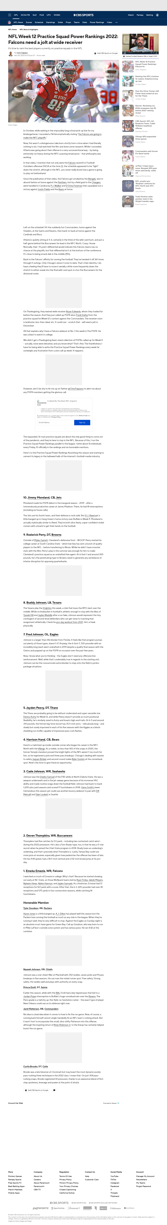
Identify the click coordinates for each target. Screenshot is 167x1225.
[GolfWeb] (129, 1208)
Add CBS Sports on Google (107, 53)
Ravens (92, 996)
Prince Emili (29, 987)
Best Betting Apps (16, 1186)
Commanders (51, 1009)
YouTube (114, 1176)
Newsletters (141, 1179)
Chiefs (49, 969)
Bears (61, 189)
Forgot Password (143, 1186)
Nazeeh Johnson (31, 969)
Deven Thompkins (38, 836)
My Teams (140, 1183)
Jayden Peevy (35, 708)
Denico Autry (29, 716)
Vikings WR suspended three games (145, 137)
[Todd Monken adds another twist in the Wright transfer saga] (128, 201)
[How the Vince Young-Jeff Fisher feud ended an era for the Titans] (128, 96)
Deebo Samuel (47, 777)
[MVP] (103, 1207)
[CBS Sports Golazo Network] (103, 1202)
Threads (114, 1193)
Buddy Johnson (36, 603)
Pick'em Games (15, 1176)
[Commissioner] (90, 1207)
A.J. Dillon (60, 913)
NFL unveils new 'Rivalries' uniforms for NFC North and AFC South (145, 185)
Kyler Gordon (78, 759)
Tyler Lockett (41, 794)
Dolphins (47, 608)
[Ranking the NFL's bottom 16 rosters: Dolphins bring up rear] (128, 81)
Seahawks (58, 771)
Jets (58, 497)
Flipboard (115, 1196)
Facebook (115, 1186)
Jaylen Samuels (64, 883)
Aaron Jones (29, 913)
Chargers (96, 182)
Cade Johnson (35, 771)
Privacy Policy (65, 1179)
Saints (44, 987)
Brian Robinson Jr (62, 1025)
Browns (56, 535)
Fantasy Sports (14, 1179)
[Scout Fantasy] (115, 1208)
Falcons (72, 162)
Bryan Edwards (73, 311)
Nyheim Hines (30, 883)
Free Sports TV (15, 1183)
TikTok (113, 1179)
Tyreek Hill (28, 615)
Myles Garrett (41, 540)
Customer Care (92, 1179)
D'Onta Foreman (74, 185)
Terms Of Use (65, 1176)
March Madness (15, 1189)
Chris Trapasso (22, 53)
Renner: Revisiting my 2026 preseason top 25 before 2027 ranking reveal (145, 109)
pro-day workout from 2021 (69, 622)
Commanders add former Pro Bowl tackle (146, 152)
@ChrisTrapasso (76, 388)
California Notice (66, 1190)
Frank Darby (82, 315)
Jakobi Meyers (96, 880)
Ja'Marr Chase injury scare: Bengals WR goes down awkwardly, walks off (146, 169)
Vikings (41, 748)
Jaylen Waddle (45, 615)
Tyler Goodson (30, 908)
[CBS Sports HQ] (79, 1202)
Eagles (54, 634)
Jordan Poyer (29, 996)
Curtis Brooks (30, 1066)
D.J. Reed (90, 515)
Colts (45, 1066)
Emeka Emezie (35, 871)
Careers (37, 1179)
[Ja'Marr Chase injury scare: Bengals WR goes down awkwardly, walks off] (128, 171)
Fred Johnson (34, 634)
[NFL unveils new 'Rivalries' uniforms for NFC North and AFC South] (128, 186)
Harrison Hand (35, 740)
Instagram (115, 1183)
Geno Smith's (87, 787)
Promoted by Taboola (110, 1103)
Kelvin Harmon (45, 883)
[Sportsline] (58, 1208)
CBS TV (37, 1189)
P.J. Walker (56, 185)
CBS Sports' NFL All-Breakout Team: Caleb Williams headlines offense (145, 125)
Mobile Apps (14, 1193)
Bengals (92, 178)
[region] (140, 44)
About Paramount (41, 1183)
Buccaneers (64, 836)
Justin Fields (44, 189)
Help (87, 1176)
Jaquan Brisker (39, 759)
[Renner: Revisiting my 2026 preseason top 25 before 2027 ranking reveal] (128, 110)
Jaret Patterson (31, 1009)
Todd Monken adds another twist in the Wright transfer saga (144, 199)
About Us (38, 1176)
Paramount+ (39, 1186)
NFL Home (12, 29)
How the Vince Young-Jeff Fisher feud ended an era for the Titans (147, 93)
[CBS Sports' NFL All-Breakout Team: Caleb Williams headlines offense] (128, 126)
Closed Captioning (67, 1187)
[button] (117, 22)
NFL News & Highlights (29, 29)
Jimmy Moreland (38, 497)
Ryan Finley (82, 880)
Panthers (62, 182)
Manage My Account (145, 1176)
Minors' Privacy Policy (68, 1183)
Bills (58, 993)
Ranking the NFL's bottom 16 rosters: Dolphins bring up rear (147, 78)
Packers (48, 908)
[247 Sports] (41, 1208)
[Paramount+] (73, 1207)
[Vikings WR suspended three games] (128, 141)
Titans (54, 708)
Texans (56, 603)
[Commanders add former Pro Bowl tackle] (128, 156)
